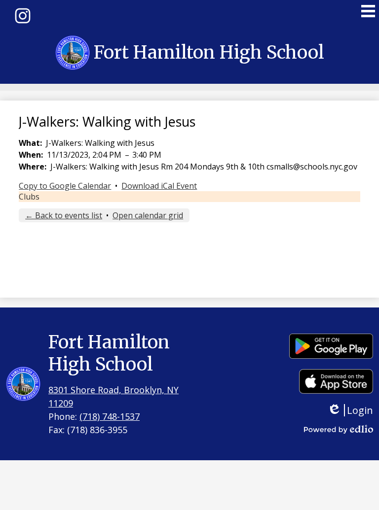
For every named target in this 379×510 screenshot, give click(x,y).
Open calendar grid (148, 215)
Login (357, 410)
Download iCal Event (159, 185)
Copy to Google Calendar (65, 185)
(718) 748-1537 (109, 416)
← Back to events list (63, 215)
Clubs (29, 196)
